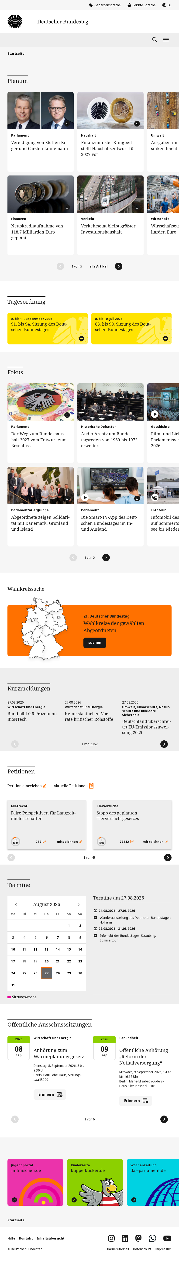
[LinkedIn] (125, 1238)
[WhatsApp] (152, 1238)
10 (15, 951)
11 (26, 951)
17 (15, 963)
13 (48, 951)
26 (37, 975)
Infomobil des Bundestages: (128, 937)
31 (15, 987)
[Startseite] (47, 21)
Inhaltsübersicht (51, 1238)
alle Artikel (98, 266)
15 (71, 951)
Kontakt (26, 1238)
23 (82, 963)
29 (71, 975)
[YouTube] (167, 1238)
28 (59, 975)
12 (37, 951)
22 (71, 963)
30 (82, 975)
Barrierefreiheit (118, 1249)
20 (48, 963)
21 (59, 963)
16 (82, 951)
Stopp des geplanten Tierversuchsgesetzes (118, 815)
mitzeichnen (68, 841)
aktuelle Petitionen (71, 785)
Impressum (163, 1249)
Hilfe (11, 1238)
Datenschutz (142, 1249)
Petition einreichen (24, 785)
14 (59, 951)
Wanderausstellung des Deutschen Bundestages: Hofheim (135, 919)
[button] (60, 266)
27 (48, 975)
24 (15, 975)
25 (26, 975)
